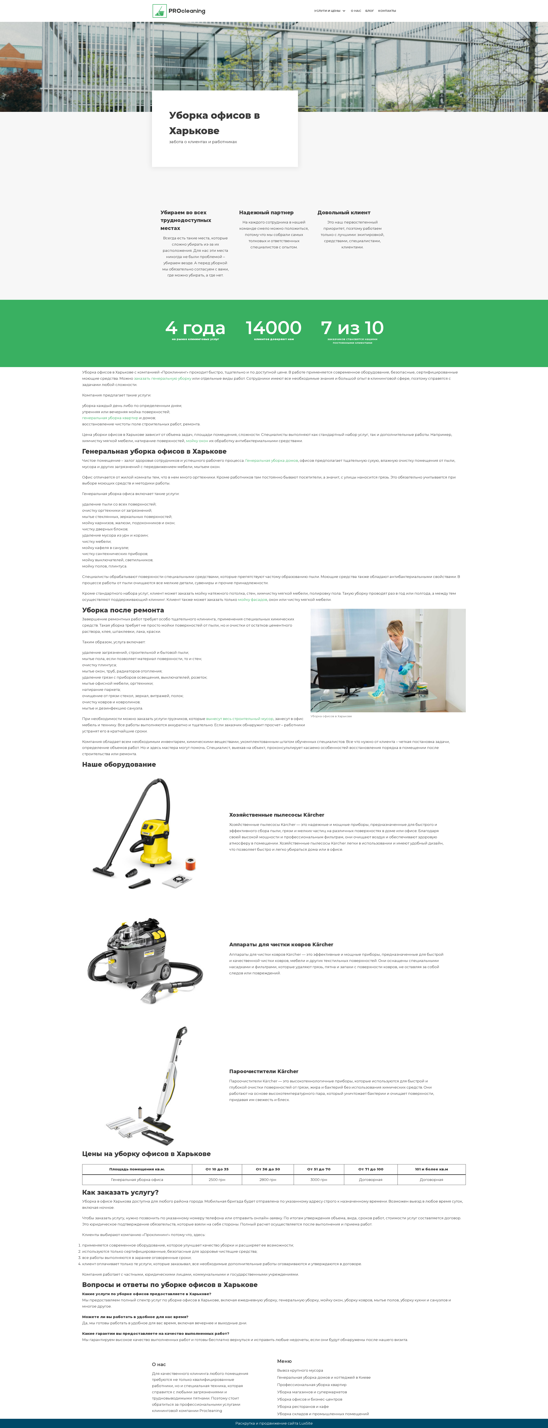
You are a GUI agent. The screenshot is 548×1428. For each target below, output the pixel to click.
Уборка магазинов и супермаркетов (312, 1392)
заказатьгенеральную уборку (162, 378)
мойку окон (197, 441)
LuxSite (306, 1423)
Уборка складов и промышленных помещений (323, 1414)
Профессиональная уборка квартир (312, 1385)
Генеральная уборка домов (271, 460)
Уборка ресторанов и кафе (303, 1406)
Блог (369, 10)
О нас (356, 10)
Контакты (387, 10)
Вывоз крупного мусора (300, 1370)
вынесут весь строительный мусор (239, 719)
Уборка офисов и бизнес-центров (309, 1399)
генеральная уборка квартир (110, 418)
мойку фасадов (252, 599)
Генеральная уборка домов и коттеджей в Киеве (324, 1377)
